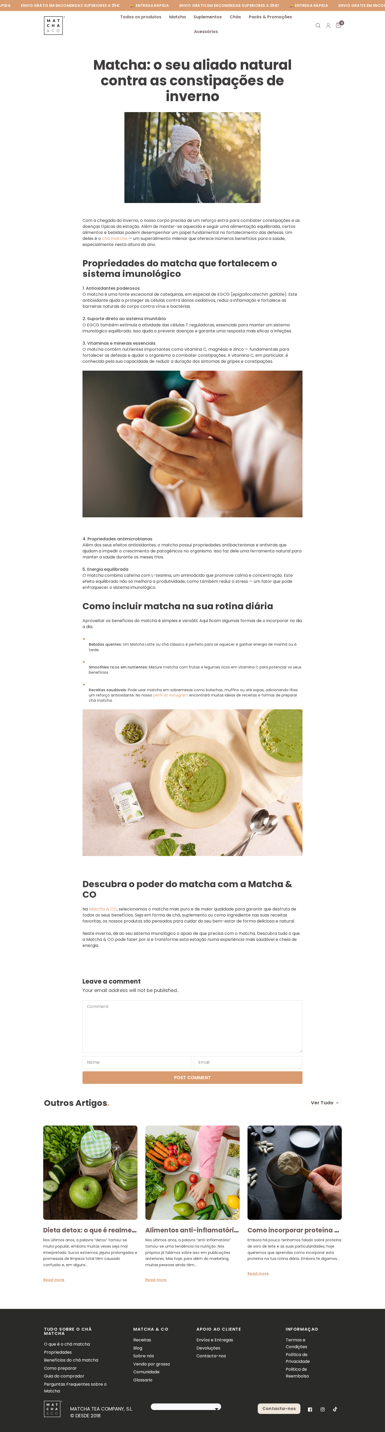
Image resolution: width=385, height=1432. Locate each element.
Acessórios (206, 32)
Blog (137, 1348)
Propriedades (58, 1352)
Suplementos (208, 17)
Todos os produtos (140, 17)
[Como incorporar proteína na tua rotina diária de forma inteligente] (295, 1173)
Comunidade (146, 1372)
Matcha (177, 17)
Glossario (142, 1380)
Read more (53, 1279)
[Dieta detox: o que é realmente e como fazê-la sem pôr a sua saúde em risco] (90, 1173)
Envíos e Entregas (214, 1340)
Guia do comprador (64, 1376)
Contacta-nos (211, 1356)
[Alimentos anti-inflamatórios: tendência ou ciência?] (192, 1173)
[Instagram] (322, 1409)
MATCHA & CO (151, 1329)
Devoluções (208, 1348)
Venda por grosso (151, 1364)
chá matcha (114, 238)
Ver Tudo (322, 1102)
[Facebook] (310, 1409)
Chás (235, 17)
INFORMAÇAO (301, 1329)
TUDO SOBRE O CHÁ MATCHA (68, 1331)
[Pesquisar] (318, 25)
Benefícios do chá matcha (71, 1360)
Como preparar (60, 1368)
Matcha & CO (103, 909)
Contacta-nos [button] (279, 1409)
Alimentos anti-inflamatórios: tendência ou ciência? (231, 1230)
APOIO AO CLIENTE (218, 1329)
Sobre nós (143, 1356)
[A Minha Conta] (328, 25)
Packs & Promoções (270, 17)
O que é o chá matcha (67, 1344)
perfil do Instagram (170, 695)
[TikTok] (335, 1409)
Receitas (142, 1340)
